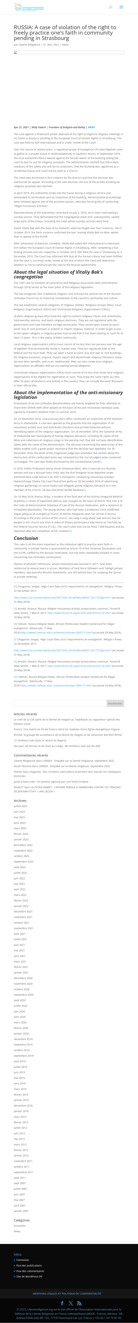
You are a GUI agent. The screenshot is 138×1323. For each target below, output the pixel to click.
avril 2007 (20, 1205)
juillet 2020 (20, 1006)
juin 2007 (19, 1194)
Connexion (22, 1260)
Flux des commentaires (30, 1271)
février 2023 (21, 834)
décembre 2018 (23, 1105)
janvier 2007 (21, 1211)
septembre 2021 (23, 928)
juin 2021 (19, 944)
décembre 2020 (23, 978)
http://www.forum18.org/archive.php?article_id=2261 (79, 613)
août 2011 (20, 1177)
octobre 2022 (21, 856)
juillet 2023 (20, 806)
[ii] (84, 490)
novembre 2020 (23, 983)
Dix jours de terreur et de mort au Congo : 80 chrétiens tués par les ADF (57, 746)
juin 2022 (19, 878)
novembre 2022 (23, 850)
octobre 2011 (21, 1166)
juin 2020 (19, 1011)
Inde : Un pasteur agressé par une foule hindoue (58, 781)
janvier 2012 (21, 1155)
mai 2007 (19, 1200)
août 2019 (20, 1061)
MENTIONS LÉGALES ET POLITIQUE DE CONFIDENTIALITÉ (67, 1293)
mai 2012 (19, 1139)
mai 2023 (19, 817)
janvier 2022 (21, 906)
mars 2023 (20, 828)
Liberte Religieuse (29, 44)
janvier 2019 (21, 1100)
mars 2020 (20, 1022)
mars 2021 (20, 961)
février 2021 (21, 967)
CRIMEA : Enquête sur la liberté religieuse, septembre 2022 (78, 760)
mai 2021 (19, 950)
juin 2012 (19, 1133)
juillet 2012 (20, 1127)
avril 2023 (20, 823)
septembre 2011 (23, 1172)
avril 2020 (20, 1016)
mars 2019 (20, 1089)
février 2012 (21, 1150)
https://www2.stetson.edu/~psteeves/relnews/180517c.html (56, 632)
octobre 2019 (21, 1050)
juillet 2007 (20, 1188)
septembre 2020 (23, 994)
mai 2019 (19, 1078)
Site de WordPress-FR (29, 1276)
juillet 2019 (20, 1067)
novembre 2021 (23, 917)
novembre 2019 (23, 1044)
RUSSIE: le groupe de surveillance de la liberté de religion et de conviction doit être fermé (68, 735)
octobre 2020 (21, 989)
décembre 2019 (23, 1039)
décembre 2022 (23, 845)
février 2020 (21, 1028)
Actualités (20, 1225)
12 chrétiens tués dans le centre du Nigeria (40, 740)
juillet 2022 (20, 872)
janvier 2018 (21, 1111)
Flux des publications (29, 1265)
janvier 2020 (21, 1033)
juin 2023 (19, 811)
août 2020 (20, 1000)
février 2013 (21, 1122)
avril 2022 (20, 889)
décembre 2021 (23, 911)
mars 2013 (20, 1116)
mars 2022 (20, 895)
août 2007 (20, 1183)
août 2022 (20, 867)
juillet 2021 (20, 939)
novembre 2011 (23, 1161)
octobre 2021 (21, 922)
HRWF (91, 127)
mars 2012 (20, 1144)
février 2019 (21, 1094)
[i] (100, 461)
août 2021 (20, 933)
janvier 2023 (21, 839)
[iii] (70, 531)
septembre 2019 (23, 1055)
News (65, 44)
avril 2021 (20, 956)
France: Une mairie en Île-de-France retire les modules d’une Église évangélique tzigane (67, 729)
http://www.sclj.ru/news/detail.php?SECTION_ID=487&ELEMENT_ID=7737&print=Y (62, 597)
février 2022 (21, 900)
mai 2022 (19, 883)
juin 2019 (19, 1072)
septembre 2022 (23, 861)
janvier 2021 (21, 972)
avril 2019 (20, 1083)
